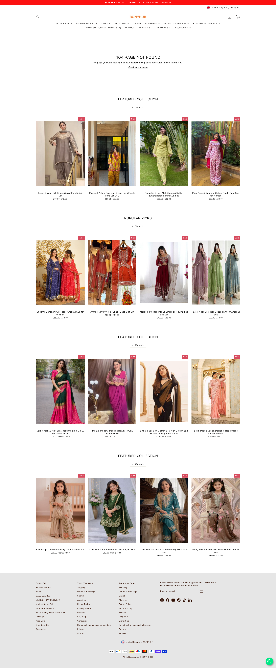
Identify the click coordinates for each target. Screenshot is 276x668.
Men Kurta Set (163, 27)
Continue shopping (138, 67)
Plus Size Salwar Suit (205, 23)
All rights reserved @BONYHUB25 (138, 657)
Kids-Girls (144, 27)
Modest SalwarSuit (175, 23)
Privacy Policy (84, 608)
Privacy (80, 629)
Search (80, 596)
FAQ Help (81, 617)
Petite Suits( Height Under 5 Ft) (103, 27)
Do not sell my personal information (94, 625)
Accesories (181, 27)
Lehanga (130, 27)
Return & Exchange (86, 592)
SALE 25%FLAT (122, 23)
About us (81, 600)
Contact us (82, 621)
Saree (104, 23)
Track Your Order (85, 583)
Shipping (81, 587)
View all (138, 107)
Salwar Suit (63, 23)
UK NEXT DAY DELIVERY (146, 23)
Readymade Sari (85, 23)
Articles (81, 633)
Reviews (81, 612)
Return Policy (83, 604)
